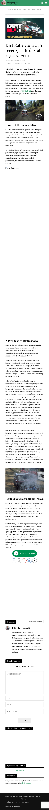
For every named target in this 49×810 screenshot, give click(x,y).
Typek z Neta (20, 771)
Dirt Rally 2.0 (26, 91)
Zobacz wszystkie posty (35, 621)
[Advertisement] (24, 592)
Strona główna (10, 9)
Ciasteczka (25, 802)
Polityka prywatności (12, 806)
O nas (17, 802)
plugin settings (26, 783)
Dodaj (24, 720)
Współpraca (9, 802)
